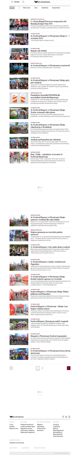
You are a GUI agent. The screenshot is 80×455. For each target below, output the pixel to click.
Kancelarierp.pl (57, 432)
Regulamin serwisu (26, 428)
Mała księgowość (58, 430)
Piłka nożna (26, 8)
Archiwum (40, 430)
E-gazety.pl (56, 426)
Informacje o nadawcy (27, 430)
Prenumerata (41, 428)
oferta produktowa (39, 448)
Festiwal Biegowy (35, 33)
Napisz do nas (14, 428)
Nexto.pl (55, 428)
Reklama (40, 424)
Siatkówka (45, 8)
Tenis (36, 8)
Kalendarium (25, 448)
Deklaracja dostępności (28, 432)
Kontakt (12, 426)
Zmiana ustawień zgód (28, 426)
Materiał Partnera (35, 152)
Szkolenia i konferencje (17, 443)
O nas (11, 424)
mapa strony (13, 448)
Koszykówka (56, 8)
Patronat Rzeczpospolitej (37, 19)
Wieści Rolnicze (58, 434)
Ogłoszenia (40, 426)
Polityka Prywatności (27, 424)
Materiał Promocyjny (36, 63)
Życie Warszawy (58, 436)
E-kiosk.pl (56, 424)
